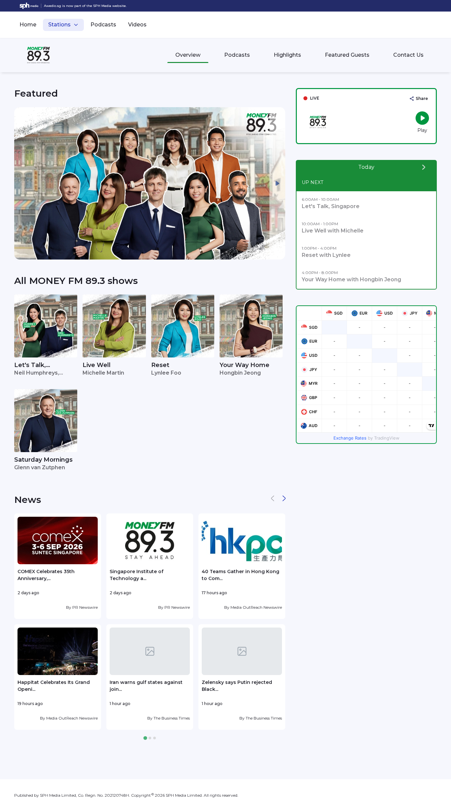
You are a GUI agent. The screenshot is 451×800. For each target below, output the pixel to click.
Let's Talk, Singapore (30, 365)
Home (27, 24)
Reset (160, 365)
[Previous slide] (22, 183)
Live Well (97, 365)
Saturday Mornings (43, 459)
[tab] (145, 738)
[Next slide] (277, 183)
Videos (137, 24)
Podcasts (103, 24)
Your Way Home (244, 365)
